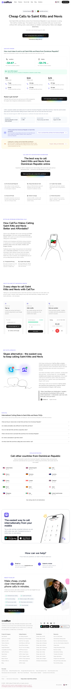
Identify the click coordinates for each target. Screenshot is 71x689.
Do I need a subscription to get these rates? (12, 437)
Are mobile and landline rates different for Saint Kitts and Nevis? (17, 426)
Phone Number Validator (36, 672)
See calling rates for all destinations (35, 500)
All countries (59, 684)
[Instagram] (54, 623)
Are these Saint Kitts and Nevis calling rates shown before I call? (17, 441)
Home (3, 678)
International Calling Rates (12, 678)
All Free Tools (5, 670)
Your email (8, 319)
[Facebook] (48, 623)
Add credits (35, 331)
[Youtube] (51, 623)
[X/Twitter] (41, 623)
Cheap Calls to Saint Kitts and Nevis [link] (29, 678)
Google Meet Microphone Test (27, 670)
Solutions (40, 2)
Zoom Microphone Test (53, 670)
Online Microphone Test (14, 670)
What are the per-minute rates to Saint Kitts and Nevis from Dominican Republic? (21, 422)
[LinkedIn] (44, 623)
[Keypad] (61, 330)
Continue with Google (13, 331)
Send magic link (13, 326)
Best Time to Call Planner (23, 672)
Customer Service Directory (49, 672)
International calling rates (35, 39)
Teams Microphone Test (41, 670)
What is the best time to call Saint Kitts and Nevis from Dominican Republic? (20, 433)
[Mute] (52, 330)
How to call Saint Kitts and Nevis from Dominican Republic (51, 132)
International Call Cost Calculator (9, 672)
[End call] (57, 331)
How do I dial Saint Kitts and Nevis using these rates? (15, 430)
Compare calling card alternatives (56, 144)
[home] (7, 2)
